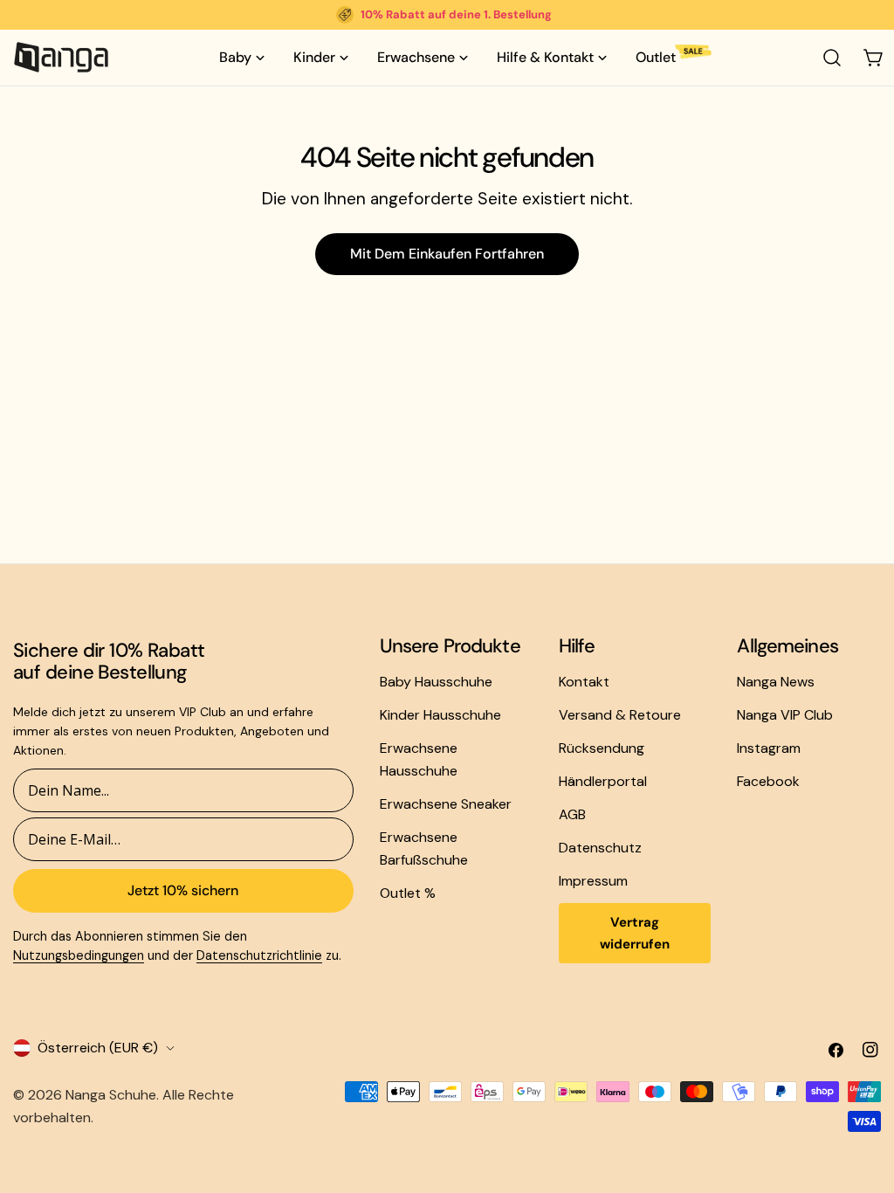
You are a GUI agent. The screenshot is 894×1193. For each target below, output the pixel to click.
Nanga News (776, 681)
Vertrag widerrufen (635, 933)
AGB (572, 814)
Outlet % (408, 893)
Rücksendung (601, 748)
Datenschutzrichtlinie (259, 955)
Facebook (768, 781)
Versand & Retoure (620, 715)
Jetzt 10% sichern (182, 890)
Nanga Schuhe (110, 1095)
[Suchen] (832, 57)
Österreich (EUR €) (98, 1047)
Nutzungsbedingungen (78, 955)
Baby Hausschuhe (436, 681)
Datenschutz (600, 847)
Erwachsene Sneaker (446, 804)
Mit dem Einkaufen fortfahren (447, 254)
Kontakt (584, 681)
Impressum (593, 881)
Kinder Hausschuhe (440, 715)
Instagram (769, 748)
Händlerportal (603, 781)
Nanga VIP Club (785, 715)
